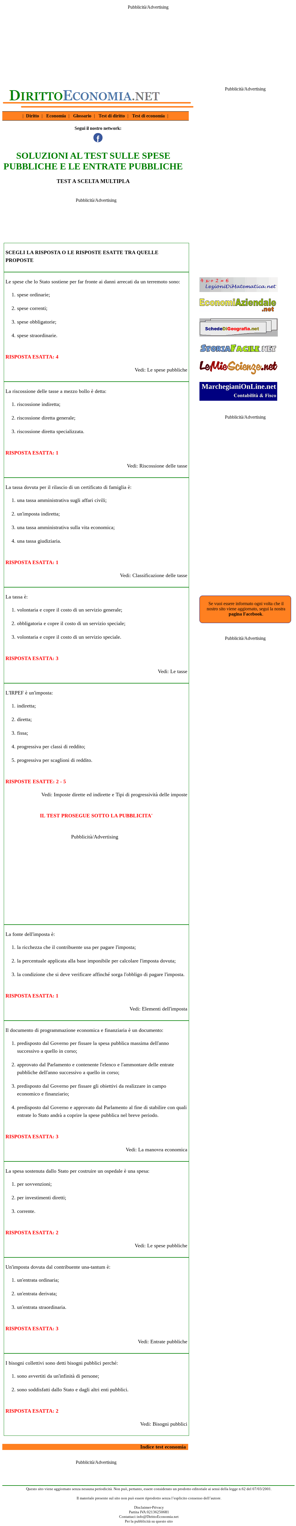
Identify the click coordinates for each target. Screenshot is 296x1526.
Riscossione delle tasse (163, 466)
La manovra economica (162, 1149)
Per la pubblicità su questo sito (149, 1521)
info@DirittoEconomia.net (158, 1516)
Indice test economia (163, 1447)
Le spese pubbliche (167, 370)
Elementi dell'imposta (164, 1009)
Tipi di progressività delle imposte (151, 794)
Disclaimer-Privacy (149, 1507)
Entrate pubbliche (168, 1341)
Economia (56, 115)
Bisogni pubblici (170, 1424)
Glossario (82, 115)
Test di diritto (112, 115)
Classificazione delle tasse (159, 575)
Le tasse (178, 671)
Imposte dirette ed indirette (82, 794)
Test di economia (148, 115)
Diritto (32, 115)
